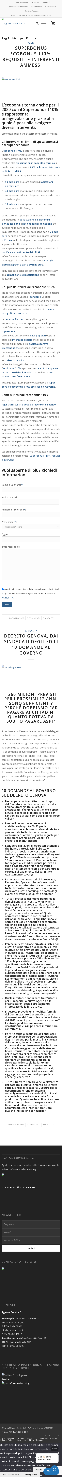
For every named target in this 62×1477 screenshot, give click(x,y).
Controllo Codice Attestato (18, 6)
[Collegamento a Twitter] (54, 1435)
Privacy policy (31, 1475)
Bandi (31, 43)
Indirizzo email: (10, 497)
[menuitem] (21, 2)
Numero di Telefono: (14, 509)
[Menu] (42, 23)
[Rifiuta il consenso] (41, 1475)
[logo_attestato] (19, 23)
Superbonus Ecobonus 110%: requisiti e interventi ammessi (31, 56)
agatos (50, 618)
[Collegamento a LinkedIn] (49, 1435)
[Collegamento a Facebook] (45, 1435)
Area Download (22, 2)
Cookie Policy (36, 6)
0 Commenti (33, 618)
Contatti (45, 2)
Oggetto (6, 534)
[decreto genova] (31, 678)
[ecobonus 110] (31, 89)
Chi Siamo (35, 2)
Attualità (31, 630)
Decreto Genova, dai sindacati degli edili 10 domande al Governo (31, 644)
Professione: (9, 522)
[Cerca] (35, 23)
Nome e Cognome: (12, 484)
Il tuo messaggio (11, 546)
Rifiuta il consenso (11, 1475)
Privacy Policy (50, 6)
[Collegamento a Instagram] (58, 1435)
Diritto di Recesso (32, 11)
